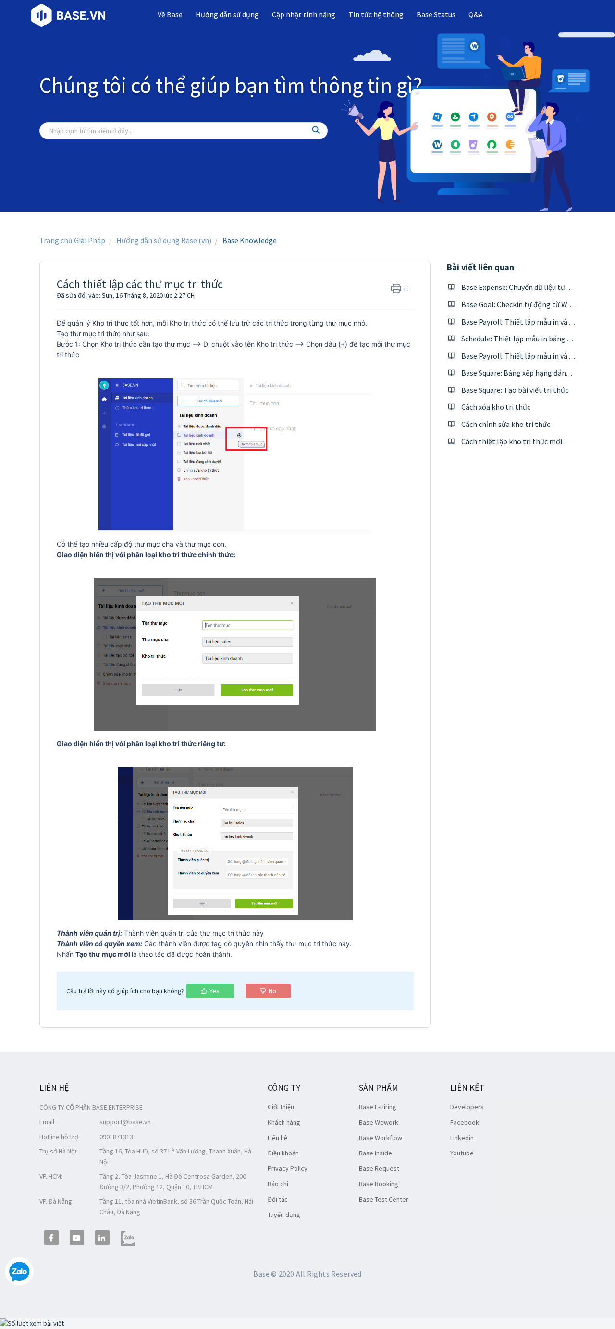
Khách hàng (284, 1122)
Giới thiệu (281, 1107)
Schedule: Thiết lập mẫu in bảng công (522, 338)
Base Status (436, 14)
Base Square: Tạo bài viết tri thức (514, 390)
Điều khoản (283, 1153)
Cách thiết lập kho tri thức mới (511, 441)
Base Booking (378, 1183)
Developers (467, 1107)
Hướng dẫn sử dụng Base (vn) (163, 240)
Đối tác (278, 1199)
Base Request (379, 1168)
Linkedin (462, 1137)
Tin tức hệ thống (376, 14)
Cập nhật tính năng (303, 14)
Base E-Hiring (377, 1107)
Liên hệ (277, 1137)
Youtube (462, 1153)
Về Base (170, 14)
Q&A (475, 14)
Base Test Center (383, 1199)
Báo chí (278, 1183)
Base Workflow (380, 1137)
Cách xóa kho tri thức (495, 407)
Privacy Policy (288, 1168)
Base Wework (378, 1122)
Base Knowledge (249, 240)
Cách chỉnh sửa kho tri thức (505, 424)
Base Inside (375, 1153)
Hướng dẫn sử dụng (227, 14)
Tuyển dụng (284, 1214)
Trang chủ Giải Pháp (72, 240)
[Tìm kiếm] (316, 130)
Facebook (464, 1122)
